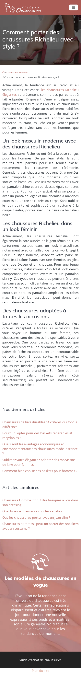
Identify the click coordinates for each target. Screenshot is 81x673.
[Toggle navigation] (73, 8)
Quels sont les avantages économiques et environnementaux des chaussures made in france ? (40, 449)
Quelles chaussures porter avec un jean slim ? (36, 517)
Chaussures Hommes (17, 72)
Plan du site (40, 670)
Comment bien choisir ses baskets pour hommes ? (39, 471)
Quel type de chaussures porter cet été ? (32, 511)
